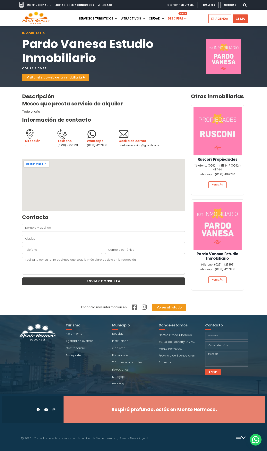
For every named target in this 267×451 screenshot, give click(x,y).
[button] (244, 5)
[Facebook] (38, 409)
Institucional (37, 5)
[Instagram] (53, 409)
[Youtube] (46, 409)
